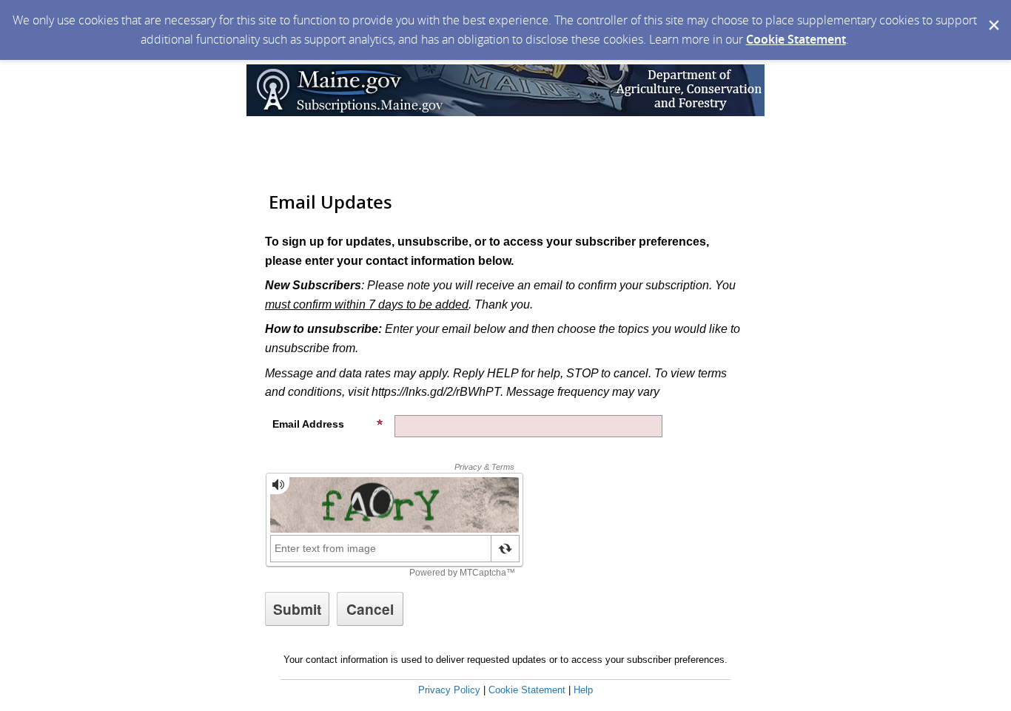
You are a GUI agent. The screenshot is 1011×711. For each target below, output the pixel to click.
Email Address (308, 424)
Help (583, 689)
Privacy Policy (449, 689)
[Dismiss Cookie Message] (992, 14)
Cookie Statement (796, 39)
